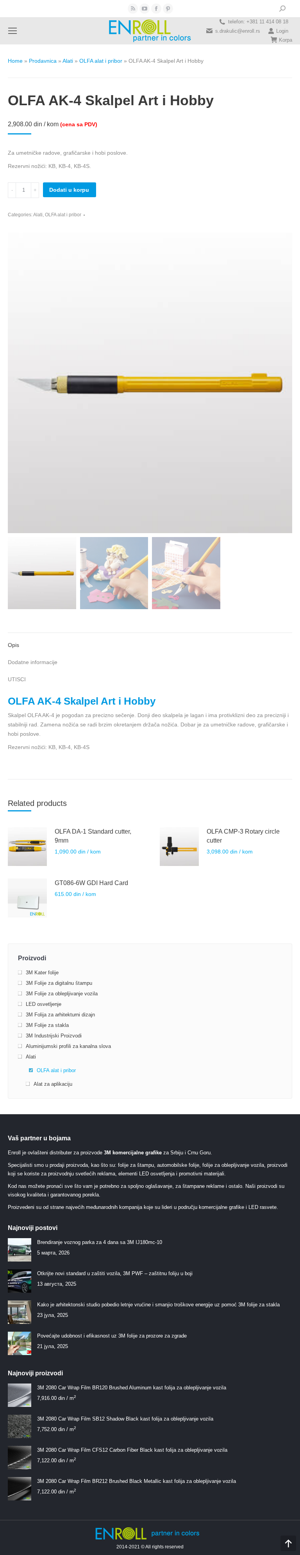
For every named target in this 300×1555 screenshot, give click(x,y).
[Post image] (19, 1250)
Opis (13, 645)
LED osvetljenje (43, 1004)
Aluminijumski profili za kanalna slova (68, 1046)
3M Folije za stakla (47, 1025)
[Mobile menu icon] (12, 30)
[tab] (150, 641)
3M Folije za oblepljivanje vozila (62, 994)
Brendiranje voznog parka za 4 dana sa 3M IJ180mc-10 (99, 1242)
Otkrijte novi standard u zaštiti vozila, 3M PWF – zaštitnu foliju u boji (115, 1273)
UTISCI (17, 679)
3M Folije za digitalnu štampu (59, 983)
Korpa (285, 40)
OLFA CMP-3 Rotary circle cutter (243, 836)
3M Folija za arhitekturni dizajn (60, 1015)
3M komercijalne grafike (133, 1153)
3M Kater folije (42, 972)
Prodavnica (43, 61)
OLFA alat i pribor (100, 61)
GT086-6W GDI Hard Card (91, 883)
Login (282, 31)
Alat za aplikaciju (53, 1084)
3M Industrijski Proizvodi (54, 1036)
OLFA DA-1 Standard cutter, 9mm (93, 836)
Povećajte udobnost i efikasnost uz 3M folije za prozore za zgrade (112, 1336)
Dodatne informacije (32, 662)
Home (15, 61)
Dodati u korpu (69, 190)
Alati (67, 61)
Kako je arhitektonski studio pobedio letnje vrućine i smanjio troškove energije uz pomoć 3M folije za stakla (158, 1305)
